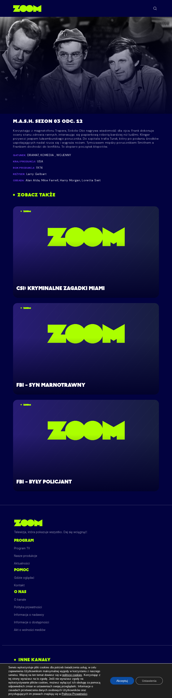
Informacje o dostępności (31, 622)
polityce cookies (72, 675)
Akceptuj (122, 680)
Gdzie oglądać (24, 578)
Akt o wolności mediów (29, 630)
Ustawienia (149, 680)
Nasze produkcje (25, 556)
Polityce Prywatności (74, 693)
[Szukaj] (155, 8)
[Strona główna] (27, 8)
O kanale (20, 599)
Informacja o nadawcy (29, 615)
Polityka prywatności (28, 607)
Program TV (22, 548)
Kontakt (19, 585)
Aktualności (22, 563)
